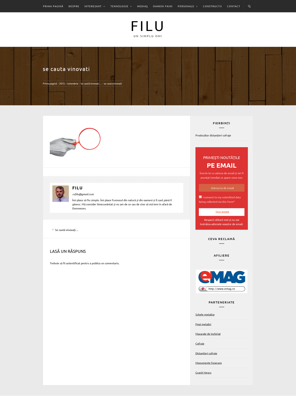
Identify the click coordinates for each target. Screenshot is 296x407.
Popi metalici (203, 324)
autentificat (73, 263)
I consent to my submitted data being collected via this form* (220, 199)
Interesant (93, 6)
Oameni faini (163, 6)
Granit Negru (203, 372)
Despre (74, 6)
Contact (233, 6)
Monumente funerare (208, 362)
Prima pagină (53, 6)
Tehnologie (119, 6)
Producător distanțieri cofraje (213, 135)
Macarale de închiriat (208, 333)
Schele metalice (205, 314)
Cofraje (199, 343)
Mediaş (142, 6)
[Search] (249, 6)
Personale (186, 6)
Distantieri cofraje (206, 353)
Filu (148, 25)
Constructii (212, 6)
